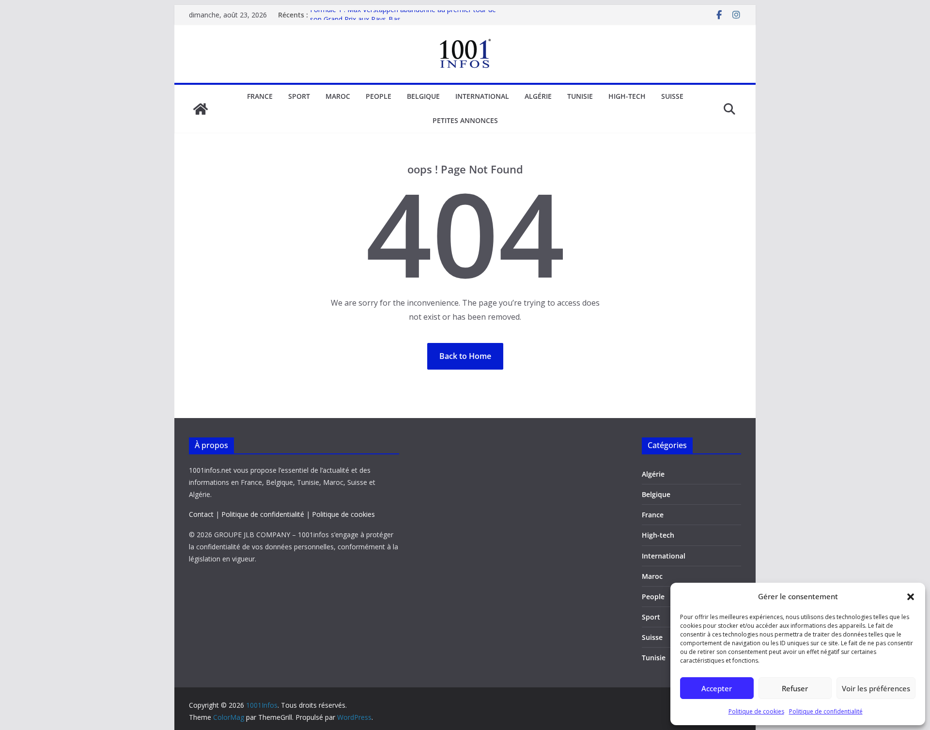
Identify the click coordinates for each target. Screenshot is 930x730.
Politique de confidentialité (826, 711)
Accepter (716, 688)
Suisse (672, 96)
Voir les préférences (876, 688)
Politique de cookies (756, 711)
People (378, 96)
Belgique (423, 96)
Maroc (338, 96)
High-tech (627, 96)
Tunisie (580, 96)
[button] (910, 597)
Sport (299, 96)
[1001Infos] (200, 109)
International (482, 96)
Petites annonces (465, 120)
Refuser (795, 688)
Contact (201, 514)
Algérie (538, 96)
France (260, 96)
